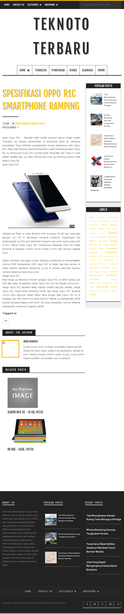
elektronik (112, 237)
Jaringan (93, 249)
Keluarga (93, 252)
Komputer (103, 264)
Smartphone (107, 283)
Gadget (113, 241)
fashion (93, 241)
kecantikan (112, 248)
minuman (105, 268)
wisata (92, 294)
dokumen (93, 237)
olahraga (87, 70)
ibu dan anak (101, 244)
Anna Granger (30, 341)
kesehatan (111, 252)
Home (6, 4)
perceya (114, 279)
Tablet (91, 287)
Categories (32, 4)
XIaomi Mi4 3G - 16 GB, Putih (25, 412)
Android (101, 217)
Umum (101, 70)
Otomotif (113, 271)
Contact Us (18, 4)
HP (18, 127)
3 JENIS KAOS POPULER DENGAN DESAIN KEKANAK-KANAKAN (103, 183)
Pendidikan (58, 70)
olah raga (94, 271)
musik (114, 268)
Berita (100, 228)
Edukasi (103, 237)
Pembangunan (96, 275)
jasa (101, 248)
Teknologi (41, 70)
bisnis (73, 70)
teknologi (102, 286)
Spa (115, 283)
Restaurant (94, 283)
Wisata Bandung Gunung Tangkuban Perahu (109, 120)
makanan (93, 268)
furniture (103, 241)
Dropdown (50, 4)
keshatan (93, 256)
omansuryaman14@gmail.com (29, 123)
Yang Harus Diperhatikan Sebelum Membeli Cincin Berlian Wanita (110, 141)
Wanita (114, 291)
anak (91, 217)
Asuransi (104, 221)
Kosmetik (113, 264)
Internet (113, 244)
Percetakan (94, 279)
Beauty (104, 225)
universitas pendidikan (99, 291)
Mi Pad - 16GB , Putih (20, 449)
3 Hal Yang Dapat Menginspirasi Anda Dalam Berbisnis (110, 161)
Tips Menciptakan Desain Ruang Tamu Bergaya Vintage (110, 100)
